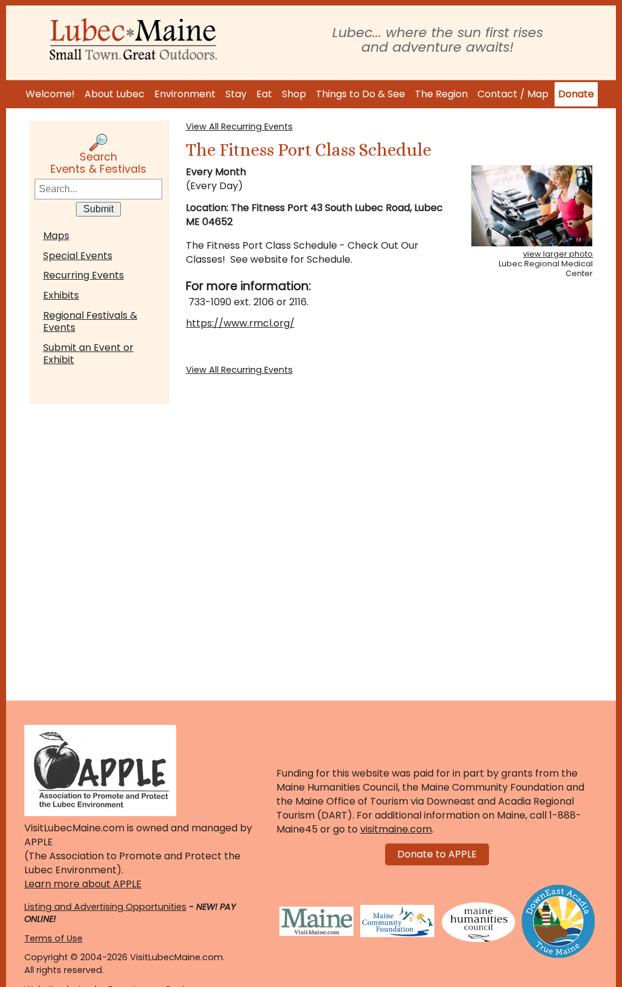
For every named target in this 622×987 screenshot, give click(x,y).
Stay (236, 94)
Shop (294, 94)
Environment (185, 94)
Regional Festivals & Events (90, 321)
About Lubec (114, 94)
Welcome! (50, 94)
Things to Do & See (360, 94)
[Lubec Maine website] (132, 39)
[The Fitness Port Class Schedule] (532, 206)
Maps (56, 236)
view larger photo (558, 254)
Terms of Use (53, 938)
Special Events (77, 256)
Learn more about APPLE (83, 884)
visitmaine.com (396, 829)
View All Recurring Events (239, 126)
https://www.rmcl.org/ (240, 323)
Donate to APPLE (437, 854)
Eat (264, 94)
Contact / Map (513, 94)
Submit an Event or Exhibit (88, 354)
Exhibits (61, 295)
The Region (441, 94)
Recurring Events (83, 275)
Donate (576, 94)
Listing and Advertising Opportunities (105, 907)
